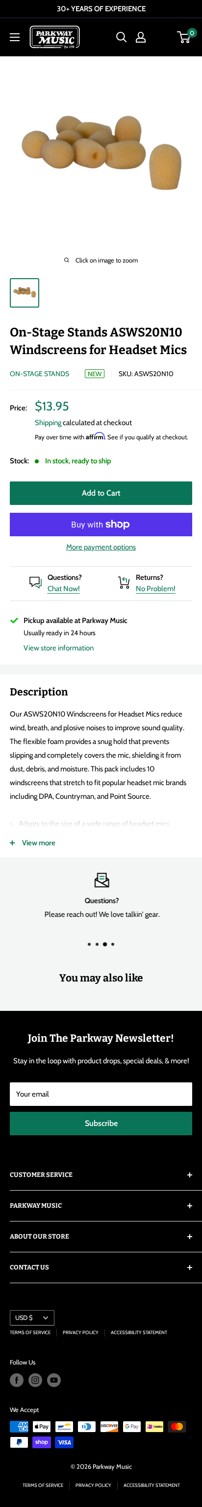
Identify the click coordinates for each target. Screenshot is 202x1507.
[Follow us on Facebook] (17, 1380)
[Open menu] (15, 37)
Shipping (48, 422)
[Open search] (121, 37)
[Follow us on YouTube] (54, 1380)
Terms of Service (30, 1332)
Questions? (65, 577)
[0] (184, 37)
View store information (59, 648)
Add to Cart (101, 493)
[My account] (141, 37)
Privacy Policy (81, 1332)
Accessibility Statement (139, 1332)
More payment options (101, 547)
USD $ (23, 1317)
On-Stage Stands (39, 373)
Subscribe (101, 1123)
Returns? (149, 577)
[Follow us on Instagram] (35, 1380)
